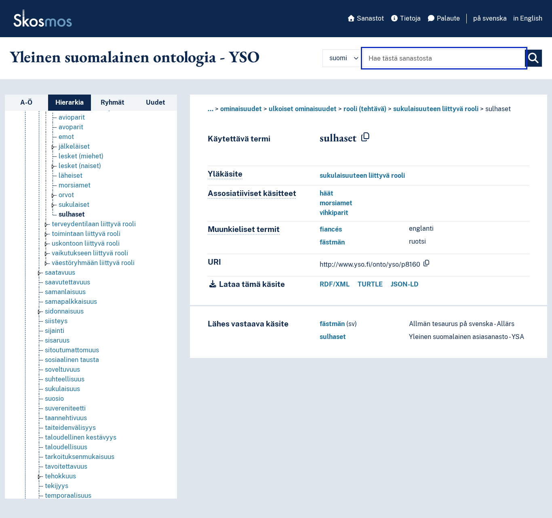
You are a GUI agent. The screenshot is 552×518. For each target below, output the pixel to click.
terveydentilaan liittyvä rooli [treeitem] (94, 224)
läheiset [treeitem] (70, 175)
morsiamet (336, 203)
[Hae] (533, 58)
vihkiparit (334, 213)
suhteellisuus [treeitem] (64, 379)
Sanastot (369, 18)
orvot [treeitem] (66, 195)
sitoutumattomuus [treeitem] (72, 350)
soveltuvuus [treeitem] (62, 369)
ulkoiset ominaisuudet (303, 109)
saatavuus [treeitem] (60, 272)
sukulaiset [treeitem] (74, 204)
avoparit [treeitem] (71, 127)
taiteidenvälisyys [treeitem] (70, 428)
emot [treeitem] (66, 137)
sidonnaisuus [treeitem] (64, 311)
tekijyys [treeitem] (56, 486)
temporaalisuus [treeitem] (68, 495)
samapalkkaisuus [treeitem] (71, 301)
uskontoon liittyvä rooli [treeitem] (86, 243)
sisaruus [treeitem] (57, 340)
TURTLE (370, 284)
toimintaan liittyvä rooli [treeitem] (86, 234)
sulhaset (333, 337)
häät (326, 193)
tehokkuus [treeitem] (60, 476)
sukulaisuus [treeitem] (62, 389)
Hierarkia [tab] (69, 102)
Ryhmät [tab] (112, 102)
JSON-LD (405, 284)
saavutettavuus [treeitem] (67, 282)
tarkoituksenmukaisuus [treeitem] (79, 457)
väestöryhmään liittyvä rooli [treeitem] (93, 263)
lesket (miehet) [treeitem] (81, 156)
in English (527, 18)
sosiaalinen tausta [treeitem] (72, 360)
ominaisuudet (241, 109)
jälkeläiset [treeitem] (74, 146)
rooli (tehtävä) (364, 109)
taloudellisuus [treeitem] (66, 447)
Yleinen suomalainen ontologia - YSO (134, 56)
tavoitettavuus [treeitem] (66, 466)
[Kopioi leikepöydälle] (365, 137)
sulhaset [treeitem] (72, 214)
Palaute (447, 18)
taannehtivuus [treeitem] (66, 418)
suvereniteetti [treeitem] (65, 408)
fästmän (332, 242)
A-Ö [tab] (26, 102)
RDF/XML (335, 284)
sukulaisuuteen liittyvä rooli (435, 109)
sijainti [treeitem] (54, 331)
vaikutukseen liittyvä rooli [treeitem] (90, 253)
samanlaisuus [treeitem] (65, 292)
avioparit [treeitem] (72, 117)
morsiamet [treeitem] (75, 185)
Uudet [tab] (155, 102)
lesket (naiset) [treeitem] (80, 166)
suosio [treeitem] (54, 398)
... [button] (210, 109)
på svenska (490, 18)
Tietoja (409, 18)
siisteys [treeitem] (56, 321)
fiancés (331, 229)
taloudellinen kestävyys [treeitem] (80, 437)
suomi (338, 58)
